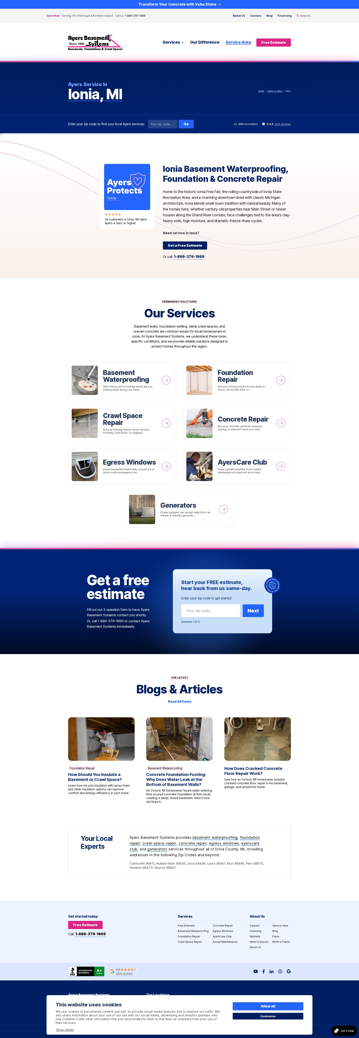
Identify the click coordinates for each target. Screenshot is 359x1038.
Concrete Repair (237, 423)
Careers (255, 15)
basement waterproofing (215, 837)
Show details (65, 1030)
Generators (179, 509)
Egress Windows (122, 466)
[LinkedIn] (271, 971)
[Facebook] (263, 971)
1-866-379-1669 (134, 15)
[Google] (289, 971)
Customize (268, 1016)
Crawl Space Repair (122, 423)
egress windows (224, 843)
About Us (239, 15)
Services (171, 42)
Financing (285, 15)
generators (157, 849)
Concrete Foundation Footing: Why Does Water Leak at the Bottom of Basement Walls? (179, 760)
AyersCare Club (237, 466)
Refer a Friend (281, 941)
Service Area (238, 42)
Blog (269, 15)
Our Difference (204, 42)
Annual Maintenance (225, 941)
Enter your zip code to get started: (206, 598)
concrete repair (192, 843)
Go (186, 124)
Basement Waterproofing (122, 380)
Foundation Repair (237, 380)
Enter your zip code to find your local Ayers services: (106, 124)
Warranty (255, 936)
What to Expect (259, 941)
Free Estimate (186, 925)
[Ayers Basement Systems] (95, 43)
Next (253, 611)
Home (261, 91)
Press (275, 936)
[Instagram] (280, 971)
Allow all (268, 1006)
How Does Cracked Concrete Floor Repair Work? (257, 760)
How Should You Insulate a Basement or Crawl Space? (101, 760)
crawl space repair (159, 843)
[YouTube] (256, 971)
